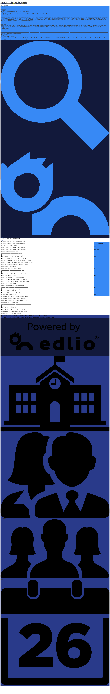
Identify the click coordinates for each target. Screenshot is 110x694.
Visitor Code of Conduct (34, 32)
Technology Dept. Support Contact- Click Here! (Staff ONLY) (13, 37)
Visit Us (2, 35)
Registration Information (5, 17)
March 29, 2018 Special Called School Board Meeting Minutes (15, 264)
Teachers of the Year (26, 22)
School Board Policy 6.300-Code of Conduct (25, 19)
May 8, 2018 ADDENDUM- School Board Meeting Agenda (14, 271)
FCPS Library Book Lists (45, 32)
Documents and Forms (17, 22)
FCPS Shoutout (4, 32)
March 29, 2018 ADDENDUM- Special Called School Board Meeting (16, 260)
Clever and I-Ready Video (38, 18)
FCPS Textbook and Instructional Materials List (59, 32)
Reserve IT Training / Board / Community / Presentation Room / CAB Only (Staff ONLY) (82, 37)
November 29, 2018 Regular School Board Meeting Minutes (14, 311)
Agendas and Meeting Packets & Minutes (9, 238)
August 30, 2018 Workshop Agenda (9, 294)
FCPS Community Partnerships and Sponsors (77, 30)
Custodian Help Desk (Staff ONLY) (56, 37)
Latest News (61, 30)
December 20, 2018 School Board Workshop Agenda (13, 313)
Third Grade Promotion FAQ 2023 (41, 19)
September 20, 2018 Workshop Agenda (10, 302)
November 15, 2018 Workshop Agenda (10, 307)
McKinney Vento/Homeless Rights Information (20, 17)
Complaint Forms (11, 19)
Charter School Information (12, 32)
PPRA (98, 19)
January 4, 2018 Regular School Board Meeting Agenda (13, 241)
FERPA (94, 19)
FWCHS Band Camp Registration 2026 (13, 33)
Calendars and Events (54, 30)
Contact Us (7, 28)
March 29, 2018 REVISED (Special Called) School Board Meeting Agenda (17, 262)
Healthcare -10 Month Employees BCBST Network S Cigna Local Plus (59, 26)
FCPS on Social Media (28, 18)
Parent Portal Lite (90, 30)
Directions (3, 28)
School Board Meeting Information (14, 13)
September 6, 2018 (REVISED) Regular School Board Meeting (15, 296)
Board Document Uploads (35, 13)
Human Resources (100, 26)
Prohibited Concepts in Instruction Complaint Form (54, 18)
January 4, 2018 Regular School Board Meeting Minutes (13, 243)
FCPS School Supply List (35, 17)
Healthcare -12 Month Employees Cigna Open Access (85, 26)
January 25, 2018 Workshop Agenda (9, 245)
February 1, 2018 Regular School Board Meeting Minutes (14, 249)
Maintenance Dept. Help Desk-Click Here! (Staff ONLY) (37, 37)
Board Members (4, 13)
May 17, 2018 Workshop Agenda (9, 275)
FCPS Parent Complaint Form (57, 17)
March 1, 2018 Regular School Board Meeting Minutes (13, 256)
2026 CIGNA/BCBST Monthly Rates (95, 25)
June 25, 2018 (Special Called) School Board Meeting (13, 285)
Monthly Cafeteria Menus (45, 17)
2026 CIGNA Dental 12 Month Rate (37, 26)
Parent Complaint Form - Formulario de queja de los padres (75, 17)
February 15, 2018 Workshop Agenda (10, 251)
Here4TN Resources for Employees (51, 22)
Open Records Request (12, 30)
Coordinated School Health (94, 18)
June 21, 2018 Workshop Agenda (9, 283)
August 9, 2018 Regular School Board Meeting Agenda (13, 290)
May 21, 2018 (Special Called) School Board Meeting (13, 277)
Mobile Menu (3, 6)
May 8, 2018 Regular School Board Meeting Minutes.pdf (13, 273)
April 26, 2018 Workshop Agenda (9, 266)
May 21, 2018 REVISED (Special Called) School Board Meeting (15, 279)
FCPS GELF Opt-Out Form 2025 (86, 19)
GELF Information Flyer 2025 (73, 19)
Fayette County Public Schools (14, 2)
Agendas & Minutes (45, 13)
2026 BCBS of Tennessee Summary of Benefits (62, 25)
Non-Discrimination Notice (23, 32)
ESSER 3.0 (19, 30)
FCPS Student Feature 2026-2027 (100, 30)
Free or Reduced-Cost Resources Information (57, 19)
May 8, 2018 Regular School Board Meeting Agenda (13, 270)
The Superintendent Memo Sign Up (29, 30)
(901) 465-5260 (35, 315)
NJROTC (66, 30)
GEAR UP (87, 18)
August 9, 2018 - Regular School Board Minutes (12, 292)
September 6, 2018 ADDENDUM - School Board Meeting (14, 298)
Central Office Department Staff (36, 22)
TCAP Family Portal (19, 18)
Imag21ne (3, 316)
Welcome (2, 11)
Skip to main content (5, 5)
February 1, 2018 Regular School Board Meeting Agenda (14, 247)
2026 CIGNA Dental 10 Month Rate (22, 26)
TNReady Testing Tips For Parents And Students (74, 18)
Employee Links (9, 22)
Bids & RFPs (3, 9)
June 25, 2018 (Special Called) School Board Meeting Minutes (15, 287)
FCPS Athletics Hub (24, 11)
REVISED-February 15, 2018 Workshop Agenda (12, 253)
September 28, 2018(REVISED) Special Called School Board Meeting (16, 304)
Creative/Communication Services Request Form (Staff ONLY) (24, 39)
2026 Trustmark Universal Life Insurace (80, 25)
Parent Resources (11, 18)
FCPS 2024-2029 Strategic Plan (11, 11)
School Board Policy (26, 13)
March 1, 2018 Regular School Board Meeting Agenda (13, 254)
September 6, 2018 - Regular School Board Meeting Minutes (14, 300)
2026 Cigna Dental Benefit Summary (44, 25)
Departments (3, 22)
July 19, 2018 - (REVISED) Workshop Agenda (12, 288)
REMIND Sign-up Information (43, 30)
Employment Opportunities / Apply (8, 25)
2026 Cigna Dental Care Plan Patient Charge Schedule (26, 25)
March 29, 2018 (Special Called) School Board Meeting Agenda (15, 258)
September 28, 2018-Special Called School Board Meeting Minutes (15, 305)
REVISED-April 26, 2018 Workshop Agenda (11, 268)
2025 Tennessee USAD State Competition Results (80, 32)
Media (19, 11)
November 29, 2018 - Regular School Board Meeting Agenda (14, 309)
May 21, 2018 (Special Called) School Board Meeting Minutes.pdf (15, 281)
